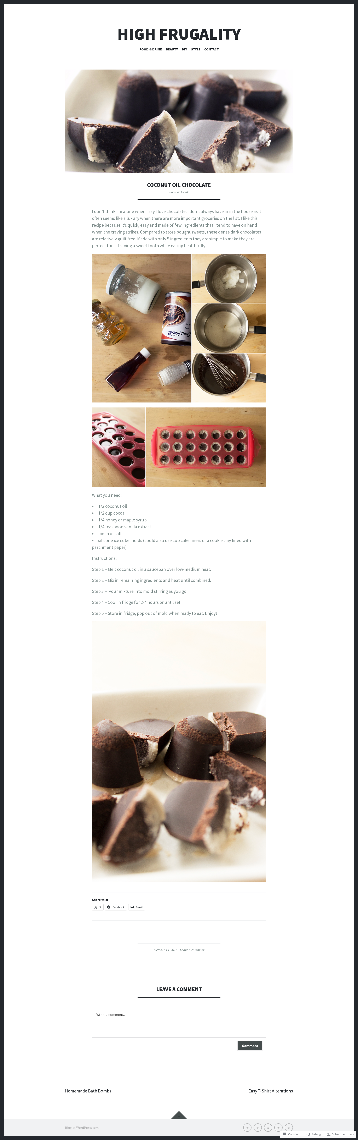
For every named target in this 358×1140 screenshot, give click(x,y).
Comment (250, 1046)
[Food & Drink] (247, 1127)
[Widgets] (179, 1115)
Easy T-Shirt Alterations (270, 1091)
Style (195, 49)
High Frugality (179, 34)
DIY (184, 49)
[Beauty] (258, 1127)
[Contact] (289, 1127)
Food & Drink (150, 49)
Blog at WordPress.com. (82, 1127)
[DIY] (268, 1127)
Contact (211, 49)
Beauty (172, 49)
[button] (142, 328)
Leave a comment (192, 950)
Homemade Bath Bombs (88, 1091)
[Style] (278, 1127)
